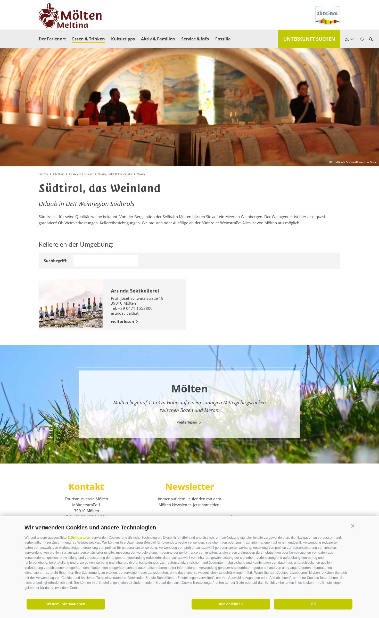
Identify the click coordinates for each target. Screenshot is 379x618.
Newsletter (189, 486)
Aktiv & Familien (158, 39)
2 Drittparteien (79, 537)
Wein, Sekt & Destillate (115, 174)
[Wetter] (369, 70)
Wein (141, 174)
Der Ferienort (52, 39)
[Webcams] (369, 85)
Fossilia (223, 39)
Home (43, 174)
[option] (189, 404)
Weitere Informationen (65, 604)
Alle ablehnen (231, 604)
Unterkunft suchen (309, 39)
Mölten (58, 174)
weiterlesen (122, 321)
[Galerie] (369, 99)
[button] (353, 526)
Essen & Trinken (88, 39)
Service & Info (195, 39)
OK (313, 604)
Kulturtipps (123, 39)
